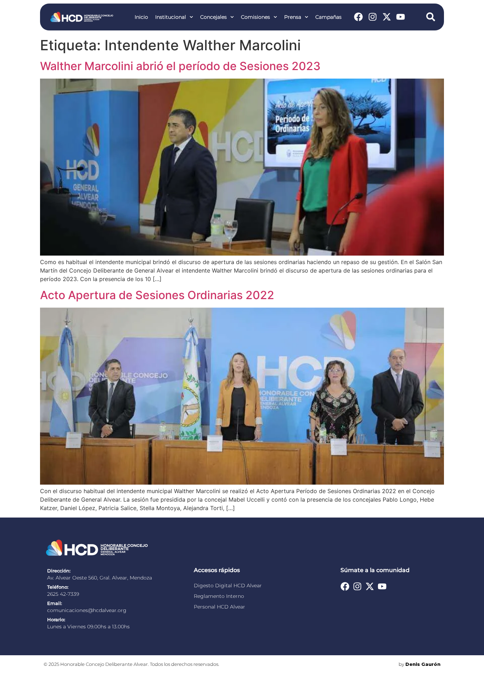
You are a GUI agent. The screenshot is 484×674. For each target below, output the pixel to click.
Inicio (141, 17)
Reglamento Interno (219, 596)
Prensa (292, 17)
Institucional (170, 17)
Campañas (328, 17)
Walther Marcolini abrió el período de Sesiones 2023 (180, 66)
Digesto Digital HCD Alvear (228, 585)
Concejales (213, 17)
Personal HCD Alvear (219, 607)
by (419, 664)
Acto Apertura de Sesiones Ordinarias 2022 (157, 295)
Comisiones (255, 17)
